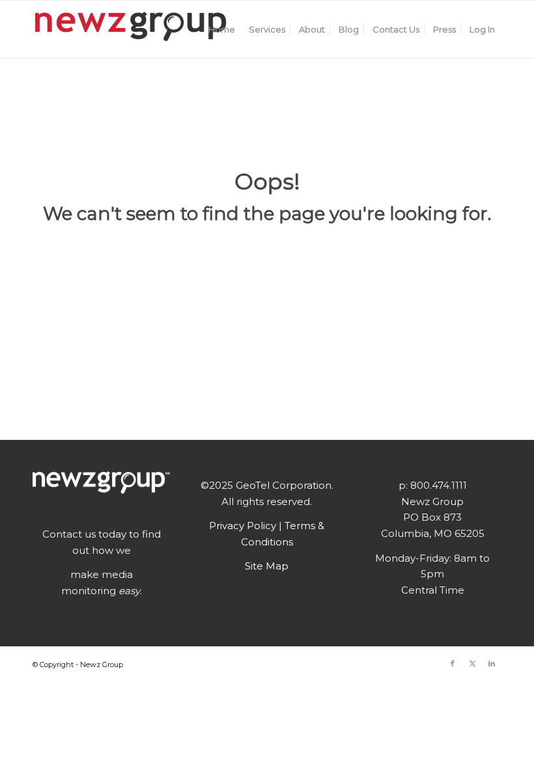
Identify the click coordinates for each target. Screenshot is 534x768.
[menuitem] (222, 29)
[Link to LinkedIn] (491, 663)
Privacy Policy (244, 525)
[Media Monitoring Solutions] (130, 29)
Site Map (266, 566)
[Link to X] (472, 663)
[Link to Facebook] (452, 663)
